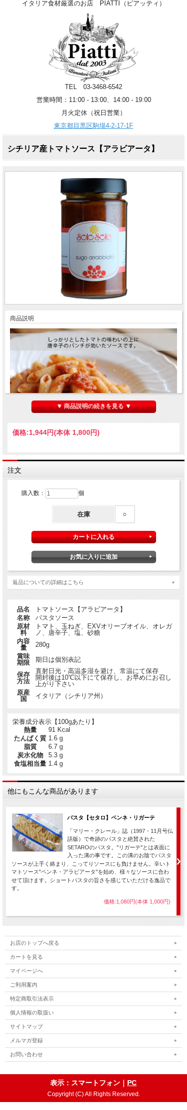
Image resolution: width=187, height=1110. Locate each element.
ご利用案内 (23, 985)
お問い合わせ (26, 1054)
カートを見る (26, 957)
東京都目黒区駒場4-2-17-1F (93, 125)
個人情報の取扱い (32, 1012)
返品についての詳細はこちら (48, 582)
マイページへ (26, 971)
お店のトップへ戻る (34, 943)
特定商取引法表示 (32, 999)
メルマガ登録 (26, 1040)
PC (132, 1083)
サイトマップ (26, 1026)
